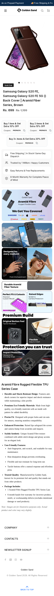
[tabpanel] (27, 48)
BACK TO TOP (27, 589)
